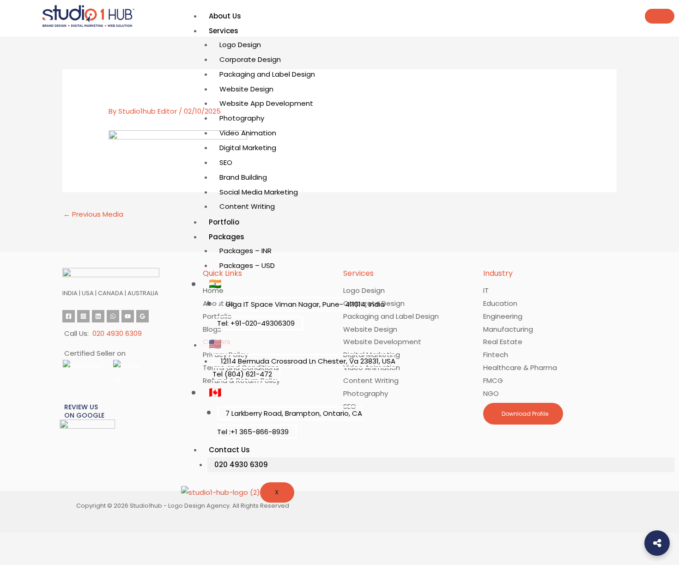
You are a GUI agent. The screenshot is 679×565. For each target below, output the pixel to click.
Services (223, 31)
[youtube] (127, 316)
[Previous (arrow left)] (15, 557)
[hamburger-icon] (659, 16)
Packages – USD (247, 265)
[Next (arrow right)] (46, 557)
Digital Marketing (247, 147)
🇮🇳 (215, 284)
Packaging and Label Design (267, 74)
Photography (241, 118)
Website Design (246, 89)
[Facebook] (68, 316)
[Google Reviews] (142, 316)
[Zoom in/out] (15, 541)
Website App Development (266, 103)
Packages (226, 237)
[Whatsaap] (113, 316)
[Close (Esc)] (109, 541)
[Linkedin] (98, 316)
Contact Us (229, 450)
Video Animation (247, 133)
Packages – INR (245, 250)
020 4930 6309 (241, 464)
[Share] (77, 541)
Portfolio (224, 222)
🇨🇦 (215, 392)
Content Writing (247, 206)
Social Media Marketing (258, 192)
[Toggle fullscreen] (46, 541)
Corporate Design (250, 59)
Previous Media (93, 214)
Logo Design (240, 44)
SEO (225, 162)
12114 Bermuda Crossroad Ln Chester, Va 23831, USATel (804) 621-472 (303, 367)
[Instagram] (83, 316)
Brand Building (243, 177)
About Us (225, 16)
